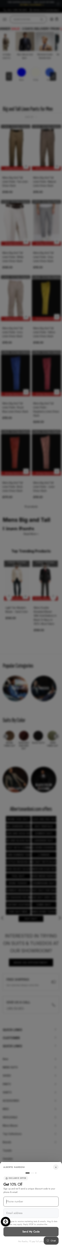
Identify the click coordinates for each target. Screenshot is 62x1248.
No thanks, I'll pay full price (31, 1241)
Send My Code (31, 1231)
